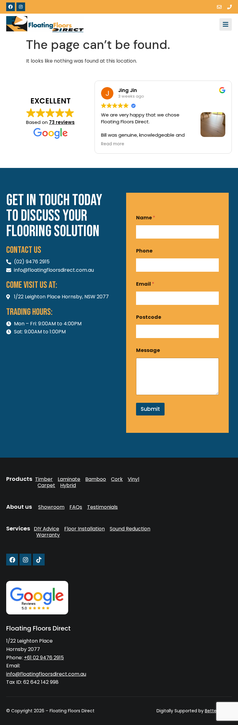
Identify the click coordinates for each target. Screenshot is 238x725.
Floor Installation (84, 529)
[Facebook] (10, 6)
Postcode (148, 317)
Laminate (69, 479)
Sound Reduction (130, 529)
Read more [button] (112, 144)
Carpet (46, 485)
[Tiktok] (39, 559)
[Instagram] (20, 6)
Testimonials (102, 507)
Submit (150, 409)
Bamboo (95, 479)
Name (145, 218)
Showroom (51, 507)
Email (145, 284)
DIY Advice (46, 529)
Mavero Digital (163, 715)
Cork (117, 479)
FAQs (75, 507)
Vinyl (133, 479)
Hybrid (68, 485)
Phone (144, 251)
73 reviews (62, 122)
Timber (44, 479)
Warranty (48, 535)
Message (148, 350)
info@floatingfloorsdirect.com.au (46, 674)
